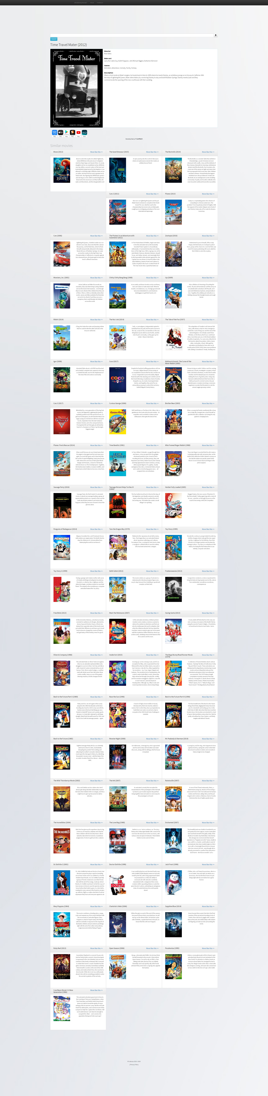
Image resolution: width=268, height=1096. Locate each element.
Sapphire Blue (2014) (173, 906)
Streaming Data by (130, 139)
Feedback (100, 3)
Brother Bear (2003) (172, 403)
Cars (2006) (57, 236)
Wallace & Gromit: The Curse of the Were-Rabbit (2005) (178, 362)
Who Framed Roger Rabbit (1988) (177, 445)
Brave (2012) (58, 152)
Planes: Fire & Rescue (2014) (64, 445)
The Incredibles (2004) (62, 822)
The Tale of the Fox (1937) (175, 319)
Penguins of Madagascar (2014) (65, 529)
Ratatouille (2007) (172, 780)
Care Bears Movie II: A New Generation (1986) (63, 991)
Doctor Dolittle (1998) (117, 864)
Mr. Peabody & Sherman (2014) (176, 739)
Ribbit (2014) (58, 319)
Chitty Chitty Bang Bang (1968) (121, 277)
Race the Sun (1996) (117, 697)
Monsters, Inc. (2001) (61, 277)
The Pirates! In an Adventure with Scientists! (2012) (121, 237)
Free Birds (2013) (59, 613)
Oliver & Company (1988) (62, 655)
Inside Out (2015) (115, 655)
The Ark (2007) (114, 780)
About (92, 3)
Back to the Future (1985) (63, 739)
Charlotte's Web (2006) (118, 906)
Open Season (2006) (116, 948)
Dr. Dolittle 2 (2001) (60, 864)
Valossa (131, 1061)
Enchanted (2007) (172, 822)
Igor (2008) (57, 361)
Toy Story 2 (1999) (60, 571)
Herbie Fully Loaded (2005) (175, 487)
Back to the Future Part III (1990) (177, 697)
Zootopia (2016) (171, 236)
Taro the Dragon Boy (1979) (119, 529)
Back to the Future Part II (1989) (65, 697)
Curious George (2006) (117, 403)
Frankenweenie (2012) (173, 571)
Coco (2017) (113, 361)
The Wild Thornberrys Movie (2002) (66, 780)
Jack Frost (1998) (171, 864)
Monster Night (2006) (117, 739)
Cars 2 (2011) (114, 194)
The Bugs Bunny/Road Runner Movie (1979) (179, 656)
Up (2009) (169, 277)
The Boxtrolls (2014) (173, 152)
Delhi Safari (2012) (116, 571)
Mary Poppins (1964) (61, 906)
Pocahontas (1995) (172, 948)
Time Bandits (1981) (117, 445)
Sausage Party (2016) (61, 487)
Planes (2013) (170, 194)
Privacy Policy (134, 1065)
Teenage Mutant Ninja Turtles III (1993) (121, 488)
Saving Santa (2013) (172, 613)
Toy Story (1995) (171, 529)
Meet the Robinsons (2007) (119, 613)
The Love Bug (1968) (117, 822)
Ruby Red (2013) (59, 948)
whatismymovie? (80, 2)
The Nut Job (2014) (116, 319)
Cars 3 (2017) (58, 403)
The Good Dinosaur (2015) (119, 152)
